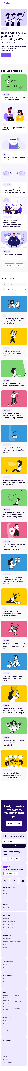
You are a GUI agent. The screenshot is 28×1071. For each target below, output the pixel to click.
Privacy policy (6, 1059)
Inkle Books (6, 890)
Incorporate (6, 918)
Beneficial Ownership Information (17, 1006)
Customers (6, 985)
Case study (6, 1026)
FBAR (16, 998)
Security (5, 1056)
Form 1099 (17, 995)
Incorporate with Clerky (9, 927)
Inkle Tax (5, 894)
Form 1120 (6, 1010)
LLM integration (7, 968)
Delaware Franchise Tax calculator (12, 941)
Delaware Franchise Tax (6, 996)
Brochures (6, 1023)
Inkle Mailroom (7, 897)
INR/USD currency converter (10, 948)
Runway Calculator (8, 951)
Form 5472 (6, 1006)
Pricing (5, 1050)
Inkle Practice (6, 907)
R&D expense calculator (9, 944)
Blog (4, 1020)
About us (5, 1047)
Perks (4, 981)
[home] (6, 3)
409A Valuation (18, 1002)
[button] (23, 3)
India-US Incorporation (9, 921)
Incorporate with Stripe (9, 924)
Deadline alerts (7, 938)
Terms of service (7, 1062)
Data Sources (6, 964)
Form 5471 (6, 1003)
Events (5, 978)
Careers (5, 1053)
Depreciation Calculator (9, 954)
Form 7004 (6, 1000)
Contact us (6, 1043)
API (4, 1033)
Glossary (5, 1030)
